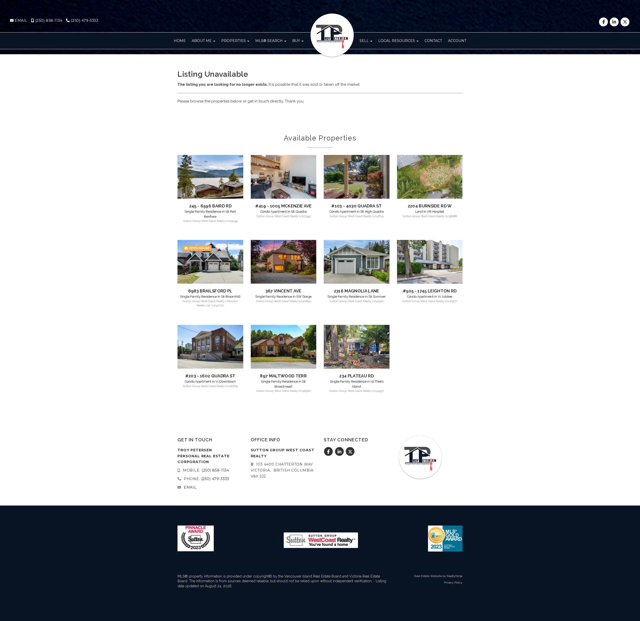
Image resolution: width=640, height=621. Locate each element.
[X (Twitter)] (625, 22)
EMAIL (21, 20)
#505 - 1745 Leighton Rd (430, 290)
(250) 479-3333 (84, 20)
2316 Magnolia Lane (356, 290)
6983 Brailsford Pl (210, 290)
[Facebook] (603, 22)
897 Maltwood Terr (283, 375)
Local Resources (397, 40)
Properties (234, 40)
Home (180, 40)
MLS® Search (269, 40)
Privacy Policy (453, 582)
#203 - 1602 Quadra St (210, 375)
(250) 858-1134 (48, 20)
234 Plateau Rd (356, 375)
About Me (202, 40)
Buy (296, 40)
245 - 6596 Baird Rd (210, 205)
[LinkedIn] (615, 22)
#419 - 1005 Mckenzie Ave (283, 205)
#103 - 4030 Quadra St (356, 205)
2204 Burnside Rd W (430, 205)
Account (457, 40)
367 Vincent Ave (284, 290)
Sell (365, 40)
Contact (433, 40)
